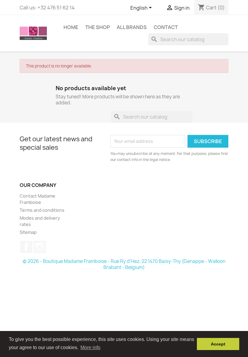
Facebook (26, 247)
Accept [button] (218, 344)
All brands (132, 27)
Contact (166, 27)
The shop (97, 27)
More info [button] (90, 347)
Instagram (40, 247)
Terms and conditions (42, 210)
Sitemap (28, 232)
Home (71, 27)
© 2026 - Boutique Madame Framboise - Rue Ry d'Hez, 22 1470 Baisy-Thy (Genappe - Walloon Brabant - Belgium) (124, 264)
